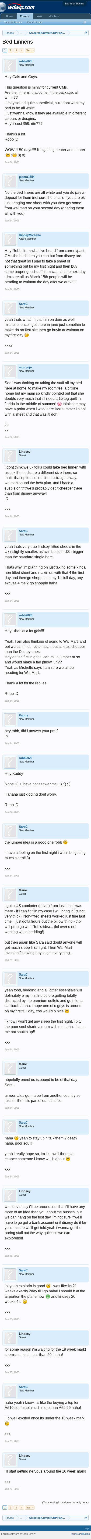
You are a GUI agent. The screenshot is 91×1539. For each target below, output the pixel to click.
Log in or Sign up (74, 3)
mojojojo (25, 367)
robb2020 (25, 61)
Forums (25, 16)
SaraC (23, 304)
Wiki (39, 16)
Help (86, 1528)
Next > (29, 50)
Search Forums (13, 22)
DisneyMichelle (30, 235)
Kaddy (23, 715)
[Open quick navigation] (85, 32)
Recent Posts (34, 22)
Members (54, 16)
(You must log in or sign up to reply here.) (65, 1502)
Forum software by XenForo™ (18, 1533)
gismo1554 (27, 177)
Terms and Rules (80, 1533)
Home (9, 16)
